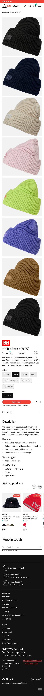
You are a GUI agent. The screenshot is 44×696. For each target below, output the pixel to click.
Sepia (24, 374)
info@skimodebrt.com (32, 660)
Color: (5, 370)
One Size (7, 395)
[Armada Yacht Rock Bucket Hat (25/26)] (11, 502)
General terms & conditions (13, 615)
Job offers (6, 619)
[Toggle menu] (39, 6)
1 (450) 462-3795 (30, 663)
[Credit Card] (40, 690)
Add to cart (16, 402)
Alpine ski (6, 628)
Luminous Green (11, 380)
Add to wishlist (23, 406)
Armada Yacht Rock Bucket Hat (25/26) (10, 518)
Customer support (9, 600)
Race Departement (10, 643)
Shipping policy (7, 1)
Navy (33, 374)
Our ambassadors (9, 607)
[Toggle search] (30, 6)
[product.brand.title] (22, 343)
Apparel (5, 635)
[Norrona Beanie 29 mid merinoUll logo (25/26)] (32, 502)
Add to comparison (9, 406)
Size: (4, 391)
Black (15, 374)
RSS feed (24, 683)
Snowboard (7, 632)
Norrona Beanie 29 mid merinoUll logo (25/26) (30, 518)
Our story (6, 596)
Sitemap (5, 611)
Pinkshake (26, 380)
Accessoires (7, 639)
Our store (6, 604)
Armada (5, 514)
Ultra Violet (8, 386)
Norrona (25, 514)
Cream (6, 374)
